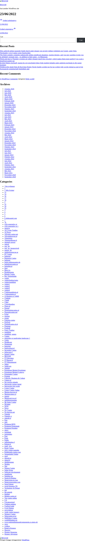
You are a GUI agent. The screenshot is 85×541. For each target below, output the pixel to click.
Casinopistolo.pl (10, 294)
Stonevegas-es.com (11, 480)
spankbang (8, 474)
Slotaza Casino (9, 468)
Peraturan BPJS (9, 424)
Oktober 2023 (9, 147)
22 (5, 204)
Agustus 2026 (9, 89)
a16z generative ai (10, 224)
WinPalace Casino (10, 518)
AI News (7, 232)
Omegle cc (8, 416)
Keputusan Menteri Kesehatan (15, 370)
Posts (6, 438)
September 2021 (10, 167)
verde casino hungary (11, 512)
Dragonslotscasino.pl (11, 310)
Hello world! (29, 79)
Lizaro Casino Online (11, 390)
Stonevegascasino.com (12, 482)
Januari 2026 (8, 103)
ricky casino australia (11, 450)
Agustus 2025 (9, 113)
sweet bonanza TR (10, 486)
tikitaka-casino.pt (10, 496)
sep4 (6, 456)
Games (6, 336)
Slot (5, 466)
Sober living (8, 470)
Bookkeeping (9, 272)
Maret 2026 (8, 99)
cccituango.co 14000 (11, 296)
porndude (7, 432)
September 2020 (10, 177)
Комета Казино (10, 528)
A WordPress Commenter (9, 79)
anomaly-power (9, 242)
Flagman (7, 326)
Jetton (6, 364)
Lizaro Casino (9, 388)
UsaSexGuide (9, 506)
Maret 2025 (8, 123)
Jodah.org (7, 366)
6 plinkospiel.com (10, 218)
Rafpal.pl (7, 444)
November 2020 (10, 175)
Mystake (7, 404)
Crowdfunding (9, 304)
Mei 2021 (7, 171)
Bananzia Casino (10, 258)
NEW (6, 406)
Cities (6, 302)
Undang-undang (10, 504)
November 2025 (10, 107)
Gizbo (6, 340)
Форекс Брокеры (10, 532)
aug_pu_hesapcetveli (11, 248)
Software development (12, 472)
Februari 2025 (9, 125)
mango (6, 396)
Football (7, 328)
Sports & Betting (10, 478)
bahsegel (7, 256)
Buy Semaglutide (10, 276)
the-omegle (8, 492)
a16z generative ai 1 (11, 226)
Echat (6, 314)
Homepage (8, 344)
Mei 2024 (7, 135)
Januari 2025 (8, 127)
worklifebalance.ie (10, 520)
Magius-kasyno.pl (10, 392)
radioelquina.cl (9, 442)
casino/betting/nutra (11, 280)
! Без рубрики (9, 186)
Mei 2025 (7, 119)
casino (6, 278)
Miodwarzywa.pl (10, 398)
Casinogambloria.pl (11, 292)
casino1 (7, 284)
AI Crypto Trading (10, 230)
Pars (5, 420)
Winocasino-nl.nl (10, 516)
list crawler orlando (11, 382)
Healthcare (8, 342)
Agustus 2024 (9, 133)
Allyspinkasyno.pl (10, 236)
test (5, 490)
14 (5, 194)
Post (5, 436)
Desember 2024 (9, 129)
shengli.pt (7, 458)
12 (5, 192)
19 (5, 200)
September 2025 (10, 111)
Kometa (7, 376)
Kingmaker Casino (11, 374)
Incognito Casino (10, 350)
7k (5, 222)
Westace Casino (9, 514)
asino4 (6, 244)
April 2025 (8, 121)
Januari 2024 (8, 141)
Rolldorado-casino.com (12, 452)
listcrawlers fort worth (12, 386)
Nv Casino (8, 410)
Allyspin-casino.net (11, 234)
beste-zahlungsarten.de (12, 262)
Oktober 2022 (9, 157)
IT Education (9, 358)
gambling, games (10, 334)
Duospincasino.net (10, 312)
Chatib (6, 300)
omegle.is (7, 418)
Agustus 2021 (9, 169)
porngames (8, 434)
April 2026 (8, 97)
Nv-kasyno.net (9, 412)
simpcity (7, 460)
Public (6, 440)
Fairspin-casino (9, 320)
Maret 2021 (8, 173)
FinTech (7, 322)
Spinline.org (8, 476)
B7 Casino (8, 254)
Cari (1, 37)
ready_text (8, 446)
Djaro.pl (7, 306)
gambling (7, 332)
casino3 (7, 288)
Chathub (7, 298)
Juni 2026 (7, 93)
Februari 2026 (9, 101)
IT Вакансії (8, 360)
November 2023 (10, 145)
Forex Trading (9, 330)
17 (5, 198)
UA (5, 500)
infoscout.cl (8, 352)
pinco (6, 430)
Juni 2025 (7, 117)
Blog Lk (7, 270)
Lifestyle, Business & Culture (14, 378)
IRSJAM (3, 5)
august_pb (8, 250)
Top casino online (10, 498)
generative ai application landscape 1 (17, 338)
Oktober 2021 (9, 165)
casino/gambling (10, 282)
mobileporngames (10, 400)
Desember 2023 (9, 143)
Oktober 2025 (9, 109)
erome (6, 318)
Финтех (7, 530)
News (6, 408)
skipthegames (9, 462)
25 (5, 208)
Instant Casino (9, 354)
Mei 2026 (7, 95)
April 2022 (8, 163)
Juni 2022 (7, 161)
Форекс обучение (10, 534)
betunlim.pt (8, 266)
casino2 (7, 286)
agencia (7, 228)
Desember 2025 (9, 105)
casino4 (7, 290)
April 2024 (8, 137)
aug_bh (7, 246)
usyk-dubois (8, 510)
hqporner (7, 346)
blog (6, 268)
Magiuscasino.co (10, 394)
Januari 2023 (8, 155)
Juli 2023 (7, 151)
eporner (7, 316)
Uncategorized (9, 502)
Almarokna (8, 238)
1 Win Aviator (9, 190)
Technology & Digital (12, 488)
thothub (7, 494)
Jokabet (7, 368)
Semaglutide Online (11, 454)
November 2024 (10, 131)
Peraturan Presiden (10, 428)
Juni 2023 (7, 153)
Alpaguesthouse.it (10, 240)
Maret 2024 (8, 139)
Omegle (7, 414)
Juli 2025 (7, 115)
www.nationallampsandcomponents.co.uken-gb (21, 522)
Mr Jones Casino (10, 402)
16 (5, 196)
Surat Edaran (9, 484)
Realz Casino (9, 448)
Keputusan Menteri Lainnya (14, 372)
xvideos (7, 526)
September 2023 (10, 149)
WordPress (25, 540)
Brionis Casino (9, 274)
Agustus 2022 (9, 159)
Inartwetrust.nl (9, 348)
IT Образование (10, 362)
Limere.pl (7, 380)
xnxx (6, 524)
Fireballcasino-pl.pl (11, 324)
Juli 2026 (7, 91)
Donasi (6, 308)
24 (5, 206)
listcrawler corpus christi (12, 384)
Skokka (7, 464)
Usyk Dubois (9, 508)
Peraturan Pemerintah (11, 426)
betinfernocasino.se (11, 264)
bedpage (7, 260)
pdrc (6, 422)
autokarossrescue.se (11, 252)
